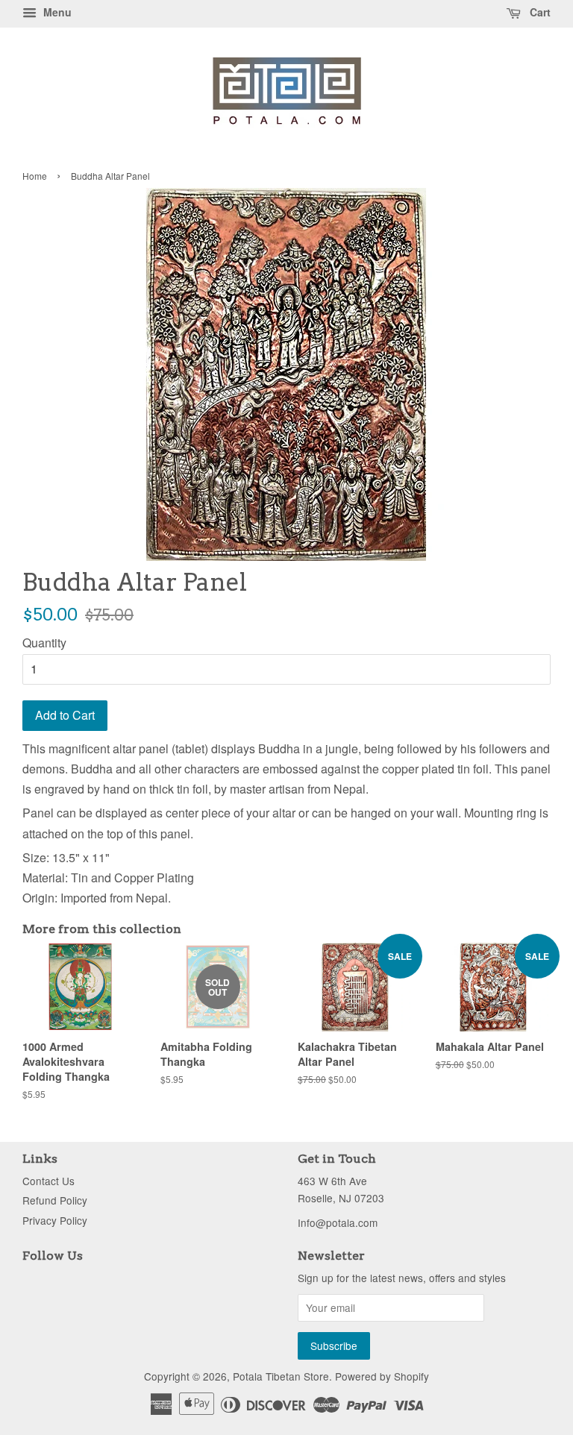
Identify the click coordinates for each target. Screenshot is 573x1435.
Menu (56, 11)
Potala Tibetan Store (281, 1376)
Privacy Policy (54, 1220)
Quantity (44, 642)
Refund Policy (54, 1200)
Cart (539, 11)
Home (34, 175)
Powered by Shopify (382, 1376)
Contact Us (48, 1180)
